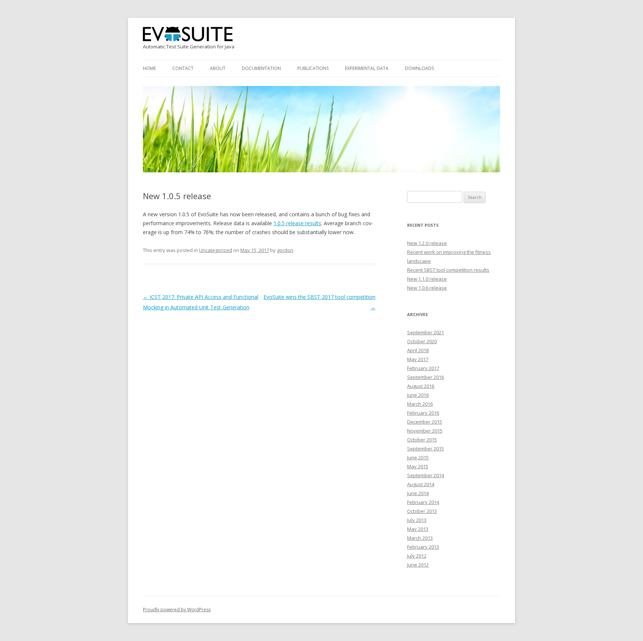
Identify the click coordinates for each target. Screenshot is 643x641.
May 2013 (417, 529)
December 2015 (424, 421)
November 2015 (424, 430)
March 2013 (420, 538)
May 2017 (417, 359)
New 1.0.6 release (427, 287)
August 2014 (420, 484)
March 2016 (420, 404)
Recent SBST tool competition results (448, 270)
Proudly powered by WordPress (177, 609)
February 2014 (423, 502)
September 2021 (425, 332)
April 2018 (418, 350)
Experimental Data (366, 68)
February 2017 (423, 368)
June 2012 (418, 564)
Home (149, 68)
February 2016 (423, 412)
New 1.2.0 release (427, 243)
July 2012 (416, 555)
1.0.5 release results (297, 223)
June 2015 (418, 457)
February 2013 (423, 546)
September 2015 (425, 448)
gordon (285, 250)
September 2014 (425, 475)
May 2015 (417, 466)
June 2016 (418, 395)
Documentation (261, 68)
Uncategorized (215, 250)
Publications (313, 68)
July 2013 (416, 520)
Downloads (419, 68)
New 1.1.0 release (427, 278)
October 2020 (422, 341)
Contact (182, 68)
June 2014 (418, 493)
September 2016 (425, 377)
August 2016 (420, 386)
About (217, 68)
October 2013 (422, 511)
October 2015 (422, 439)
